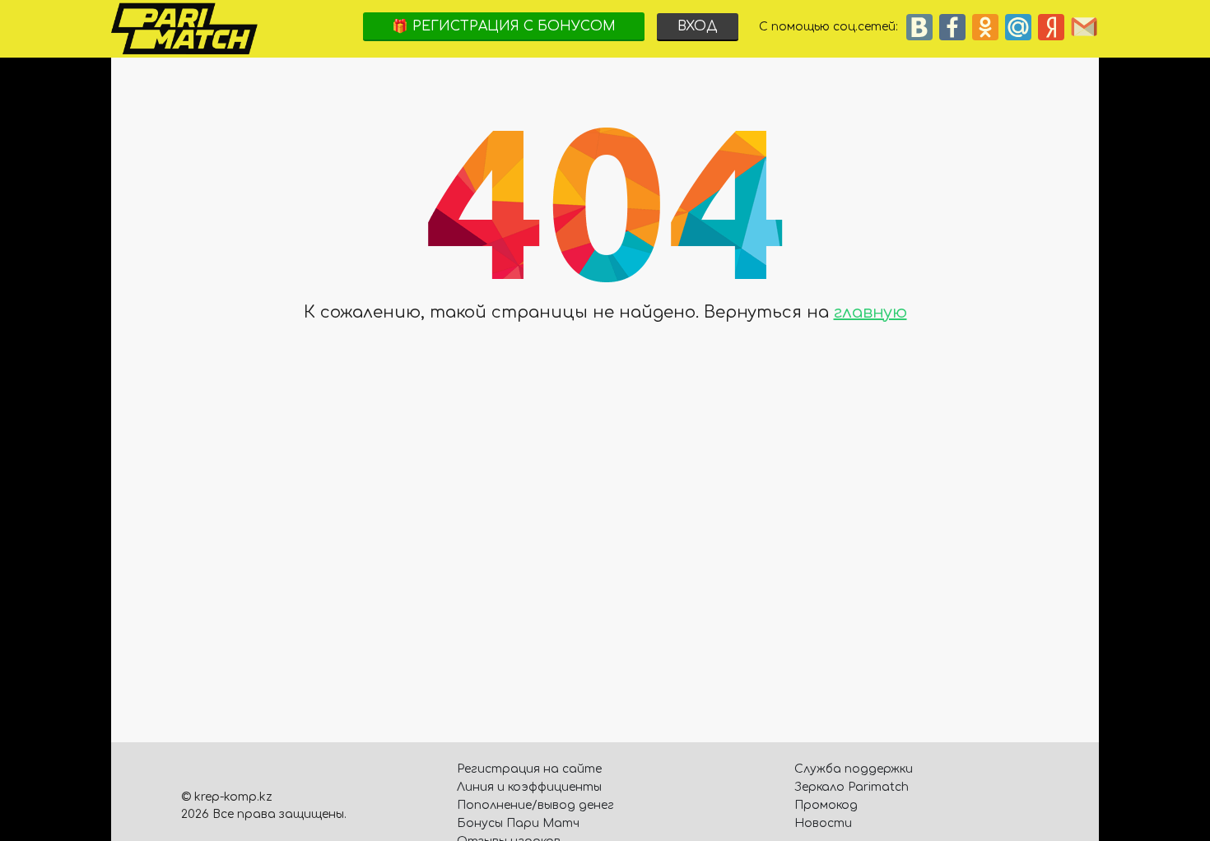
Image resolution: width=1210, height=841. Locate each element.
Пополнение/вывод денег (535, 805)
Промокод (826, 805)
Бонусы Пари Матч (518, 823)
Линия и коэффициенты (529, 787)
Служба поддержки (853, 769)
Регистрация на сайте (529, 769)
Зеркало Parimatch (851, 787)
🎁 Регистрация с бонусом (504, 26)
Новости (823, 823)
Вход (697, 26)
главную (870, 312)
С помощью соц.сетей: (832, 27)
